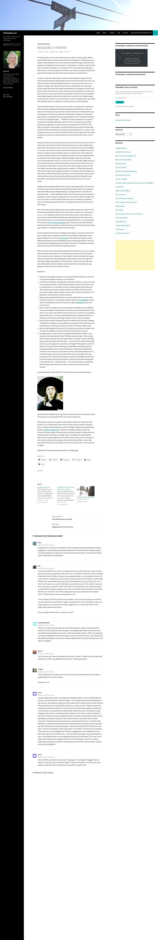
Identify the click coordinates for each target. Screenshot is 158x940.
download (63, 238)
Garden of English (121, 179)
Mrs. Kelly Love (120, 194)
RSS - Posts (6, 95)
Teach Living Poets (121, 218)
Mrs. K (40, 651)
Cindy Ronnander (44, 623)
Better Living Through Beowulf (125, 156)
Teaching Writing (43, 44)
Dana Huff (55, 52)
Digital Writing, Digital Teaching (126, 171)
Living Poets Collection (123, 120)
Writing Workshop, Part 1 (85, 497)
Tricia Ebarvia (119, 229)
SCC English (119, 210)
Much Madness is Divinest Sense (126, 202)
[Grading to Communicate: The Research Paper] (67, 495)
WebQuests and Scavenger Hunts (141, 33)
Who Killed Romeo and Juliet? (62, 518)
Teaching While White (122, 225)
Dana (41, 669)
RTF (49, 222)
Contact (112, 33)
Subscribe (120, 102)
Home (98, 33)
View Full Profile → (8, 87)
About (105, 33)
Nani (39, 542)
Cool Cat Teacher (121, 167)
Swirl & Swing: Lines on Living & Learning (129, 214)
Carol (40, 693)
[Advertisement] (135, 255)
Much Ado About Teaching (124, 198)
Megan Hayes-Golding (122, 190)
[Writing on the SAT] (47, 494)
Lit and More (119, 187)
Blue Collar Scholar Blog (123, 160)
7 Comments (66, 52)
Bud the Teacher (120, 163)
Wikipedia (80, 302)
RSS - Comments (7, 96)
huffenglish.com (10, 33)
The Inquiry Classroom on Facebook (130, 74)
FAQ (119, 33)
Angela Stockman (121, 148)
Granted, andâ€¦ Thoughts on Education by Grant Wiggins (134, 183)
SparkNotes (84, 300)
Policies (125, 33)
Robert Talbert (120, 206)
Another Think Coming (123, 152)
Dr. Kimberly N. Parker (123, 175)
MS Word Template (58, 222)
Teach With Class (121, 221)
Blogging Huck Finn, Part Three (62, 526)
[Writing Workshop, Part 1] (85, 491)
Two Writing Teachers (122, 233)
